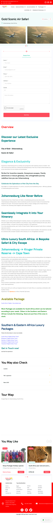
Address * (5, 80)
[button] (25, 476)
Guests (5, 87)
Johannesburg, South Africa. (10, 23)
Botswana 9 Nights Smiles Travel (9, 338)
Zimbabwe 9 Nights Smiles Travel (9, 342)
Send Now (26, 115)
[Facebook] (51, 2)
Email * (5, 67)
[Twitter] (48, 2)
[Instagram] (46, 2)
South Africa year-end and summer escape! (16, 466)
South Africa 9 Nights (6, 303)
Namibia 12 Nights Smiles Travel (9, 340)
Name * (5, 60)
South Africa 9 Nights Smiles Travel (10, 336)
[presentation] (47, 441)
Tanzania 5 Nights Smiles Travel (9, 344)
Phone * (5, 74)
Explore (21, 472)
